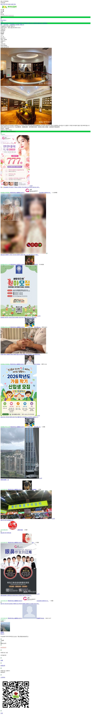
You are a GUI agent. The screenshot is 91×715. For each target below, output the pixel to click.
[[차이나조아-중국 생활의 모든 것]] (9, 8)
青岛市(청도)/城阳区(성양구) (17, 192)
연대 (14, 4)
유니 (33, 542)
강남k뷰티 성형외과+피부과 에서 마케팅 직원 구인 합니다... (16, 595)
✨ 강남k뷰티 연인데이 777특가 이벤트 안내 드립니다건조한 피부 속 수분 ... (20, 187)
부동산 (21, 23)
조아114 (4, 23)
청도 (2, 4)
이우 (4, 4)
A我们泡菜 (20, 529)
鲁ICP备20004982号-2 (23, 636)
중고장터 (12, 23)
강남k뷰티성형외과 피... (45, 192)
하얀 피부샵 (37, 364)
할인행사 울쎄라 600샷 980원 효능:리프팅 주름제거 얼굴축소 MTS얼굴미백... (20, 354)
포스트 (8, 23)
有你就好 (34, 489)
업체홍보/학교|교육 (5, 264)
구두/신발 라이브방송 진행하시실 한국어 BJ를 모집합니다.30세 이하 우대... (20, 603)
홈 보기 (2, 633)
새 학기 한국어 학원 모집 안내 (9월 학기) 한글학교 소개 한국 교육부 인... (19, 417)
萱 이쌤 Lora (37, 327)
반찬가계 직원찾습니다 (7, 520)
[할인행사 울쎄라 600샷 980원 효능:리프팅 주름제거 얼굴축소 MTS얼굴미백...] (24, 353)
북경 (9, 4)
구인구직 (17, 23)
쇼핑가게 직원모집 (6, 532)
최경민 (36, 264)
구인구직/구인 (4, 489)
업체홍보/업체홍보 (5, 192)
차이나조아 (14, 636)
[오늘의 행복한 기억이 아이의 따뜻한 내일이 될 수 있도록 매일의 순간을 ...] (24, 253)
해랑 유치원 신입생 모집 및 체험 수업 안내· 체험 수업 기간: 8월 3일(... (19, 317)
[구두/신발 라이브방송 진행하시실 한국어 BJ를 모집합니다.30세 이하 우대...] (1, 602)
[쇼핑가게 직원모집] (1, 531)
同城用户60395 (40, 618)
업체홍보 (25, 23)
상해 (12, 4)
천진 (7, 4)
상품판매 (35, 23)
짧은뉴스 (40, 23)
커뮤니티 (30, 23)
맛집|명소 (45, 23)
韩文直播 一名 (5, 479)
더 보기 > (3, 619)
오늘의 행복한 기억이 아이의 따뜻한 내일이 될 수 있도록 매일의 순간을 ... (20, 254)
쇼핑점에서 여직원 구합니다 (17, 24)
